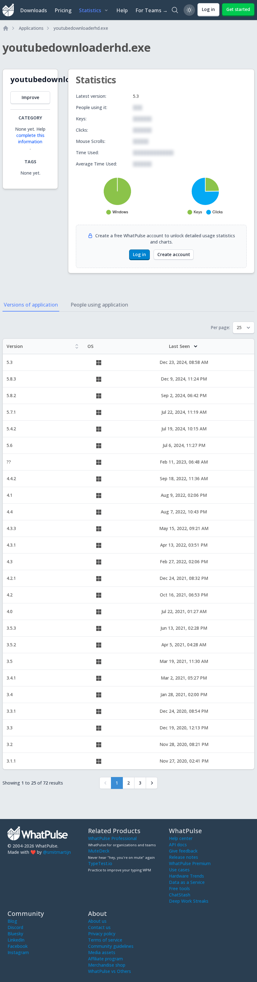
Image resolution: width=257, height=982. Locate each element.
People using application (99, 304)
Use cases (179, 870)
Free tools (179, 888)
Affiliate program (105, 959)
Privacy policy (101, 934)
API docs (178, 845)
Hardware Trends (186, 876)
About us (97, 921)
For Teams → (151, 10)
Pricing (63, 10)
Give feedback (183, 851)
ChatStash (179, 895)
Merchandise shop (106, 965)
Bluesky (15, 934)
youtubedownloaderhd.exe (81, 28)
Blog (12, 921)
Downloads (33, 10)
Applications (31, 28)
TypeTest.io (100, 863)
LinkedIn (16, 940)
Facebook (18, 946)
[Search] (175, 10)
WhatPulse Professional (112, 838)
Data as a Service (187, 882)
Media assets (101, 952)
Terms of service (105, 940)
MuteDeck (98, 851)
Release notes (183, 857)
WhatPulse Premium (190, 863)
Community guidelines (111, 946)
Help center (180, 838)
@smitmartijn (57, 852)
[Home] (6, 28)
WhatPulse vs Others (109, 971)
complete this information (30, 138)
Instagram (18, 952)
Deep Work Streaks (188, 901)
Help (122, 10)
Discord (15, 927)
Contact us (99, 927)
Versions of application (31, 304)
